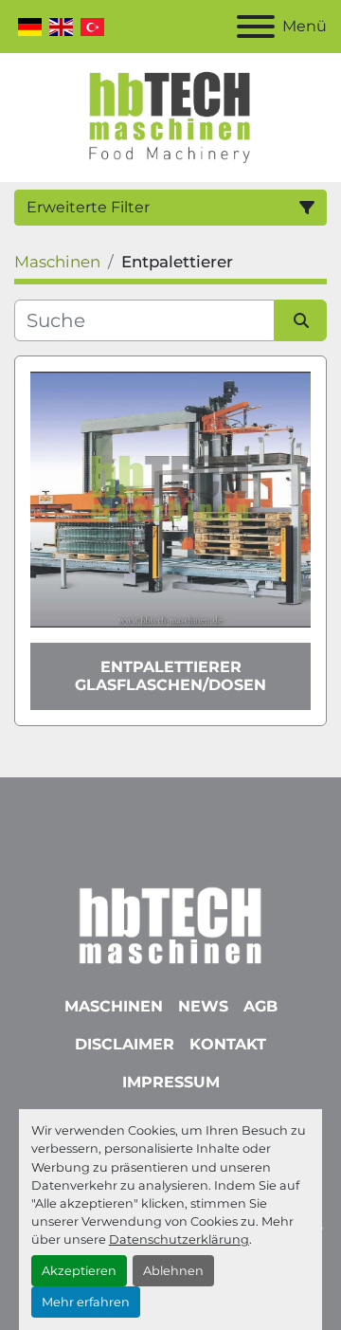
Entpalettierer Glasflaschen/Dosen (170, 676)
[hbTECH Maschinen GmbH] (170, 921)
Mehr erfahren (86, 1302)
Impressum (171, 1082)
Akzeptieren (79, 1271)
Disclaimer (124, 1044)
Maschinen (113, 1006)
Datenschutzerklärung (179, 1239)
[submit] (301, 320)
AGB (260, 1006)
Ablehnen (173, 1271)
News (203, 1006)
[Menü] (256, 26)
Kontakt (227, 1044)
